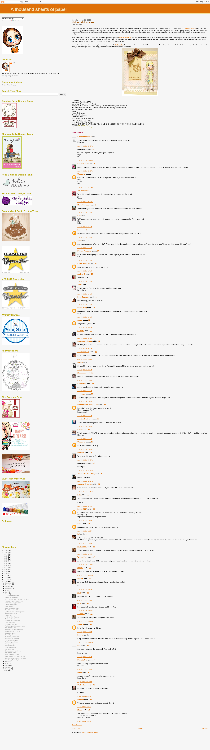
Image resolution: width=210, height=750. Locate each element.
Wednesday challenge (11, 642)
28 (91, 452)
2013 (6, 575)
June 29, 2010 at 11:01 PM (85, 642)
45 (88, 645)
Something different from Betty (14, 635)
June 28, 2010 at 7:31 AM (84, 416)
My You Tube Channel (9, 85)
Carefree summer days (12, 608)
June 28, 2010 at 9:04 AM (84, 439)
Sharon (80, 578)
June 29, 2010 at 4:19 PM (84, 632)
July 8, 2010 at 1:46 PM (84, 721)
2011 (6, 579)
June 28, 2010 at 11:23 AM (85, 470)
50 (89, 710)
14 (96, 297)
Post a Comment (77, 725)
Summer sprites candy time (13, 651)
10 (98, 251)
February (8, 667)
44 (91, 635)
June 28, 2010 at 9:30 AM (84, 449)
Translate (18, 21)
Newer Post (76, 728)
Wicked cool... (9, 615)
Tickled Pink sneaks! (11, 604)
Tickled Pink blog (125, 37)
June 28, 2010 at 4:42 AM (84, 304)
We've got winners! (10, 647)
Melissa (80, 699)
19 (96, 352)
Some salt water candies (12, 654)
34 (89, 524)
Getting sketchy (9, 644)
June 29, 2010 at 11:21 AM (85, 621)
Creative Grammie (84, 484)
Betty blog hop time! (10, 627)
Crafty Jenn (82, 685)
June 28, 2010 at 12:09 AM (85, 160)
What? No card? (9, 645)
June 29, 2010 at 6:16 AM (84, 600)
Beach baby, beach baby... (12, 636)
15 (94, 308)
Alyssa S (81, 614)
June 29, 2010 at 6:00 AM (84, 589)
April (6, 663)
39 (90, 578)
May (6, 661)
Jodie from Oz (83, 352)
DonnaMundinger (84, 341)
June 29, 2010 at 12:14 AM (85, 564)
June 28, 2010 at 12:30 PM (85, 481)
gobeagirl (81, 394)
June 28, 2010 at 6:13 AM (84, 359)
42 (91, 614)
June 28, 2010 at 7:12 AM (84, 369)
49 (91, 699)
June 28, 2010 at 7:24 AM (84, 380)
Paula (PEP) (82, 509)
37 (94, 557)
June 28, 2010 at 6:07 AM (84, 348)
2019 (6, 564)
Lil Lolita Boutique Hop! (11, 640)
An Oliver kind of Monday (12, 617)
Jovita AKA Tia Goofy (86, 474)
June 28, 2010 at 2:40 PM (84, 506)
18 (99, 341)
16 (89, 320)
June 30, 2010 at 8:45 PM (84, 669)
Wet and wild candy (10, 652)
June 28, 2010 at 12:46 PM (85, 491)
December (8, 583)
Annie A (80, 624)
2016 (6, 569)
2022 (6, 558)
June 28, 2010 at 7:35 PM (84, 543)
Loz (78, 230)
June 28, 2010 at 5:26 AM (84, 327)
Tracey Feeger (83, 190)
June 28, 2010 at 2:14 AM (84, 248)
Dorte (79, 672)
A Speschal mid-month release (14, 629)
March (7, 665)
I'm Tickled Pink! (9, 649)
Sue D (79, 524)
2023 (6, 556)
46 (94, 660)
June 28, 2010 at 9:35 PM (84, 554)
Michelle (80, 452)
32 (88, 495)
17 (91, 331)
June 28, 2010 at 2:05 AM (84, 237)
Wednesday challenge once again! (15, 626)
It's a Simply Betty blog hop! (13, 660)
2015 (6, 571)
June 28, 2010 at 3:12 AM (84, 260)
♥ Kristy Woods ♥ (84, 137)
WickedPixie (82, 557)
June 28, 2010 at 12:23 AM (85, 187)
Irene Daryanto (83, 297)
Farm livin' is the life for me (12, 631)
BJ (78, 534)
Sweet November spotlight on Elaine (15, 658)
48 (94, 685)
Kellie (79, 429)
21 (92, 373)
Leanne (80, 635)
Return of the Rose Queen (12, 620)
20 (90, 362)
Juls (79, 603)
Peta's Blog (82, 308)
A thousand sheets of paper (38, 9)
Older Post (204, 728)
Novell (80, 362)
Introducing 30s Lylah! (11, 597)
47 (89, 672)
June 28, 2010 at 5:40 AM (84, 338)
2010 (6, 581)
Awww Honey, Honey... (11, 613)
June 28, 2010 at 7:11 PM (84, 531)
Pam (79, 593)
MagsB (80, 568)
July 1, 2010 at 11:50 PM (84, 682)
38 (90, 568)
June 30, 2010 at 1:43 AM (84, 657)
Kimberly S (81, 383)
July (6, 592)
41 (88, 603)
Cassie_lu (81, 373)
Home (140, 728)
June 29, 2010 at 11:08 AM (85, 610)
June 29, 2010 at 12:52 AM (85, 575)
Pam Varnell (82, 547)
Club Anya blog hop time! (12, 595)
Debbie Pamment (84, 251)
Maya (79, 710)
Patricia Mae (82, 660)
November (8, 585)
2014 (6, 573)
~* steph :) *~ (82, 163)
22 (93, 383)
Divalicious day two (10, 633)
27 (92, 442)
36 (94, 547)
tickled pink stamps (93, 127)
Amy (14, 62)
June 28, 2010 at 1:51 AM (84, 227)
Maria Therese (83, 205)
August (7, 590)
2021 (6, 560)
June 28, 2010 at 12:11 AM (85, 171)
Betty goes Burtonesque (12, 638)
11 (96, 263)
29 (94, 463)
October (7, 586)
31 (99, 484)
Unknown (81, 174)
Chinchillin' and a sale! (11, 610)
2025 (6, 552)
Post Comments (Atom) (90, 733)
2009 (6, 671)
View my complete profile (10, 76)
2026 (6, 550)
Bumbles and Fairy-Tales (87, 404)
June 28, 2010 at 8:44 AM (84, 426)
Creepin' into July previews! (13, 602)
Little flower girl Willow (11, 624)
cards (77, 127)
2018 (6, 565)
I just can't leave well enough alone (15, 611)
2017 (6, 567)
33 (94, 509)
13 (89, 284)
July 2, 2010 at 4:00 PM (84, 696)
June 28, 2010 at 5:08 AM (84, 317)
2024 (6, 554)
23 (92, 394)
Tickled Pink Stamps (189, 28)
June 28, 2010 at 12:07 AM (85, 146)
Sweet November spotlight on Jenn (15, 656)
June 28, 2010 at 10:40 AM (85, 460)
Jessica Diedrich (84, 419)
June (7, 594)
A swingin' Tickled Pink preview (14, 601)
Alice (79, 240)
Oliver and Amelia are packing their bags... (17, 599)
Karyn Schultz (83, 263)
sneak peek (83, 127)
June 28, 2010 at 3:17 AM (84, 271)
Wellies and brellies (10, 619)
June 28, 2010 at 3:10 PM (84, 520)
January (7, 669)
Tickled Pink (119, 45)
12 (92, 274)
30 (102, 474)
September (8, 588)
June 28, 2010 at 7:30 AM (84, 401)
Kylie (79, 215)
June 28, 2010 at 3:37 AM (84, 281)
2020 (6, 562)
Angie (79, 320)
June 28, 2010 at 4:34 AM (84, 294)
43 (91, 624)
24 (105, 404)
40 (88, 593)
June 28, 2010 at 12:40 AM (85, 202)
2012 (6, 577)
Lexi (79, 645)
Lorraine (80, 331)
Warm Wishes (9, 606)
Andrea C (81, 274)
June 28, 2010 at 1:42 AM (84, 212)
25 (98, 419)
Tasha (79, 284)
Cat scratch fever (10, 622)
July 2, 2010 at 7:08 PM (84, 706)
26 (89, 429)
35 (87, 534)
